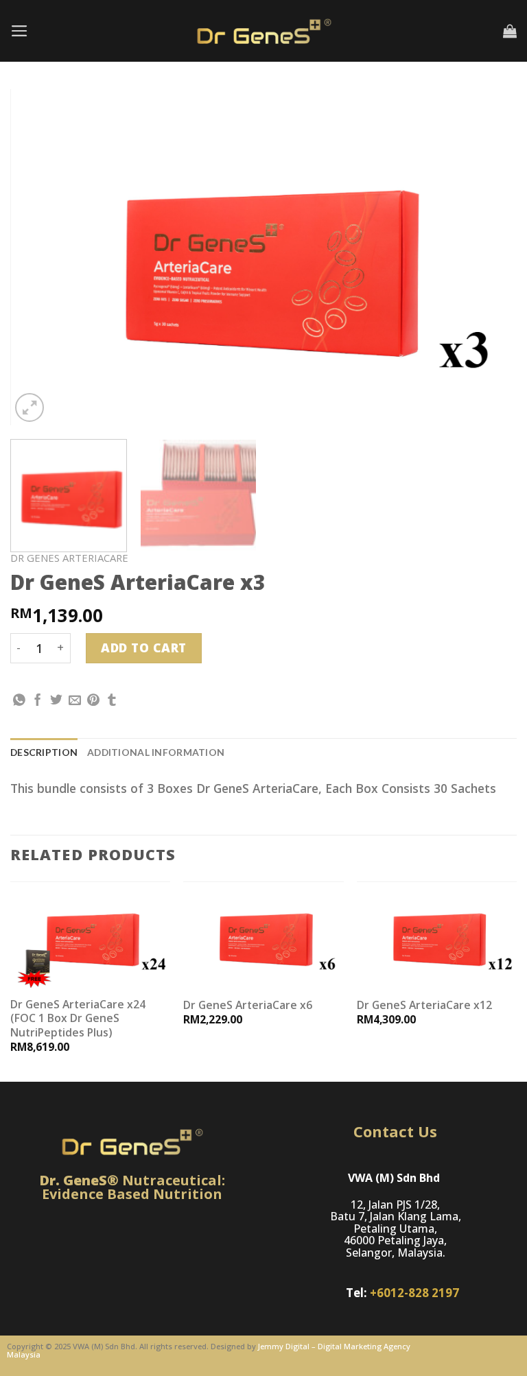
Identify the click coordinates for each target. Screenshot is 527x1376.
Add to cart (144, 647)
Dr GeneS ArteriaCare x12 (424, 1005)
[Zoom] (29, 407)
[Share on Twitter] (56, 701)
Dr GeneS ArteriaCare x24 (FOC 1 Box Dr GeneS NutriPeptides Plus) (77, 1018)
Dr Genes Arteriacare (69, 558)
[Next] (489, 257)
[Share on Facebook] (38, 701)
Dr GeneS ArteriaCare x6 (247, 1005)
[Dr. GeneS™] (263, 31)
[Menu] (19, 31)
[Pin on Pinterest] (93, 701)
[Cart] (510, 31)
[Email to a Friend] (75, 701)
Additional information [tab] (155, 752)
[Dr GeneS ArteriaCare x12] (437, 934)
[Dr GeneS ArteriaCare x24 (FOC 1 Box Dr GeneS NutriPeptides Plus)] (90, 934)
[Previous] (37, 257)
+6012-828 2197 (414, 1293)
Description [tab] (44, 752)
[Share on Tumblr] (112, 701)
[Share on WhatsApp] (19, 701)
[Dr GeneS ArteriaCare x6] (263, 934)
